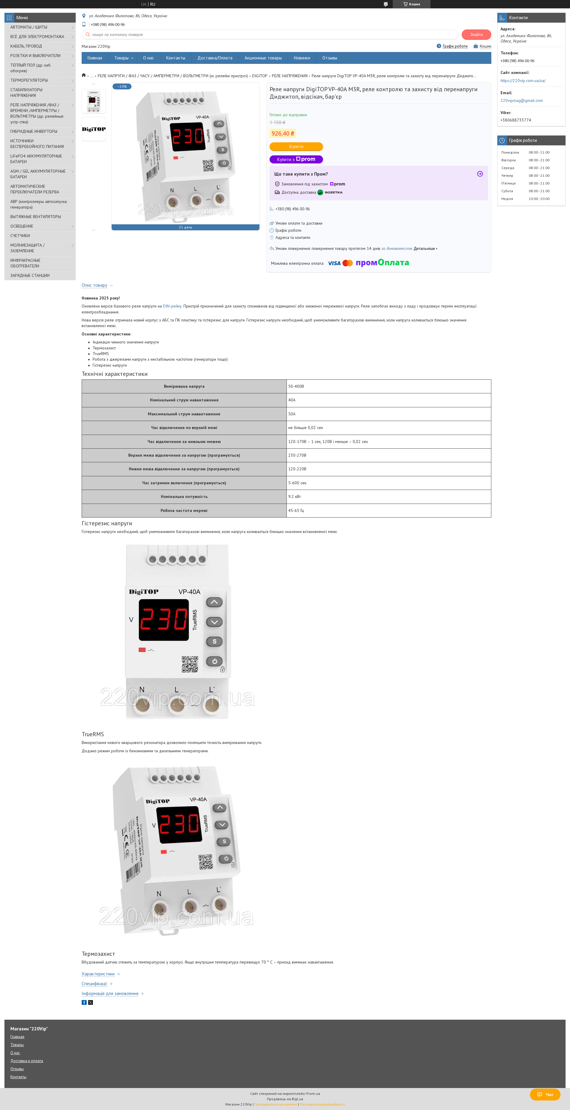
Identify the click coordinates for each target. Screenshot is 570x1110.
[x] (90, 1003)
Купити (296, 146)
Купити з (285, 159)
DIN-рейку (172, 306)
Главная (95, 58)
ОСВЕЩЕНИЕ (21, 226)
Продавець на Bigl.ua (285, 1099)
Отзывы (329, 58)
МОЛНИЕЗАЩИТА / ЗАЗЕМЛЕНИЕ (27, 247)
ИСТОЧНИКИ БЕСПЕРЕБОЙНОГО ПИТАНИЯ (37, 143)
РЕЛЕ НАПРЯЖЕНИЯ (290, 75)
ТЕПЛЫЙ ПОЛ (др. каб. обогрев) (30, 67)
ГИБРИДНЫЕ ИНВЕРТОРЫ (33, 131)
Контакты (175, 58)
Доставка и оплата (26, 1060)
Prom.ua (313, 1093)
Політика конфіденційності (322, 1104)
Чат (549, 1094)
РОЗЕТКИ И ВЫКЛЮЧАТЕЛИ (35, 55)
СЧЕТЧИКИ (20, 235)
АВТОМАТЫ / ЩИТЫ (28, 27)
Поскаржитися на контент (275, 1104)
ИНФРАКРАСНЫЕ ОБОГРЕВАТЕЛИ (25, 263)
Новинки (302, 58)
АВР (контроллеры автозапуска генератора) (38, 204)
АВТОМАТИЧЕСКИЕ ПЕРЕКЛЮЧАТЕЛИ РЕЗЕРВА (34, 189)
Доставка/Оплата (214, 58)
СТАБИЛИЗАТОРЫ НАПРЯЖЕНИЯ (26, 92)
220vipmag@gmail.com (522, 100)
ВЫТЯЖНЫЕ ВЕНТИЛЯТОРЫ (35, 216)
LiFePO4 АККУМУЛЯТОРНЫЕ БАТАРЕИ (36, 158)
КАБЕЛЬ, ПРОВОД (26, 46)
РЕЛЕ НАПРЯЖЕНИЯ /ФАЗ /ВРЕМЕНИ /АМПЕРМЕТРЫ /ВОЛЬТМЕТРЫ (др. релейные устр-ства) (37, 113)
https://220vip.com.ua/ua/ (523, 80)
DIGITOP (259, 75)
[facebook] (84, 1003)
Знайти (476, 34)
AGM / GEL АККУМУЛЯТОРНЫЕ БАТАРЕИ (38, 173)
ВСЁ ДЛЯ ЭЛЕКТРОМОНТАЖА (37, 36)
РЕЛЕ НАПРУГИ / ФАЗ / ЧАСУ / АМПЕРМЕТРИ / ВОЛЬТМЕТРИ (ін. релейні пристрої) (173, 75)
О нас (148, 58)
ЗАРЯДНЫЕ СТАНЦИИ (30, 275)
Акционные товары (263, 58)
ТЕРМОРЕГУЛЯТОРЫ (29, 80)
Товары (121, 58)
